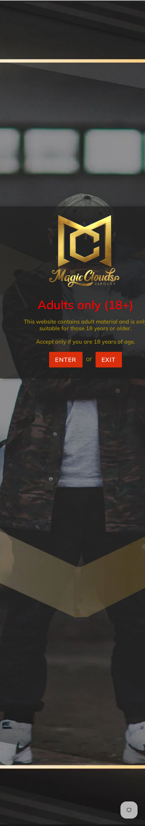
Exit (109, 359)
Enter (65, 359)
